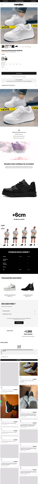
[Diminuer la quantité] (3, 69)
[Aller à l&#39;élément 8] (26, 47)
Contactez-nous (19, 322)
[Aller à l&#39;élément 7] (23, 47)
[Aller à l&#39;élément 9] (29, 47)
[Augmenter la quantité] (7, 69)
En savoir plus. (29, 81)
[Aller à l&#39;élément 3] (9, 46)
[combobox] (37, 357)
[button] (8, 52)
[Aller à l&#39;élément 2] (6, 46)
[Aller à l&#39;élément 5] (16, 46)
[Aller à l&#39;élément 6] (19, 47)
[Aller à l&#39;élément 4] (12, 46)
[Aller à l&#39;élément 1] (2, 46)
